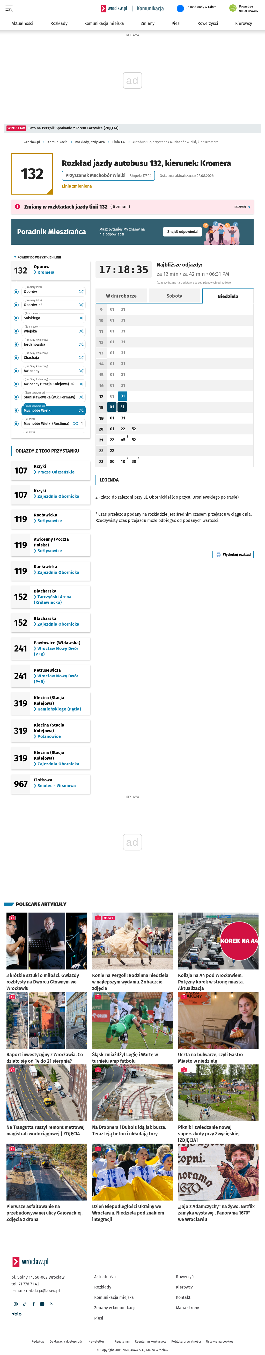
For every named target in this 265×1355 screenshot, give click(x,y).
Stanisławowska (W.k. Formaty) (49, 397)
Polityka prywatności (186, 1341)
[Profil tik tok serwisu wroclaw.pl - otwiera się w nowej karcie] (24, 1304)
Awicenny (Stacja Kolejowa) (50, 384)
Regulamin (122, 1341)
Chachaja (31, 358)
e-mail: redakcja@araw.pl (35, 1290)
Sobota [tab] (175, 296)
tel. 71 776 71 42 (25, 1284)
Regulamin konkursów (150, 1341)
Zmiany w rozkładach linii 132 (66, 207)
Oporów (30, 292)
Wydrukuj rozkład (238, 554)
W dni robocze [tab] (121, 296)
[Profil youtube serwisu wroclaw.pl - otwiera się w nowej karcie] (42, 1304)
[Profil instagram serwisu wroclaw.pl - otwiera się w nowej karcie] (16, 1304)
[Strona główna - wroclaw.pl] (114, 8)
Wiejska (30, 331)
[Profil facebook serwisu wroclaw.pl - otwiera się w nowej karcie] (33, 1304)
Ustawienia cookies (219, 1341)
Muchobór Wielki (37, 410)
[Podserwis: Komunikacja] (148, 8)
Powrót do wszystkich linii (39, 257)
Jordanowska (34, 344)
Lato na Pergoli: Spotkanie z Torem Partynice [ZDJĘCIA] (73, 128)
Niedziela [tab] (228, 296)
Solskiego (32, 318)
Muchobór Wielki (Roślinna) (46, 423)
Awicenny (31, 371)
